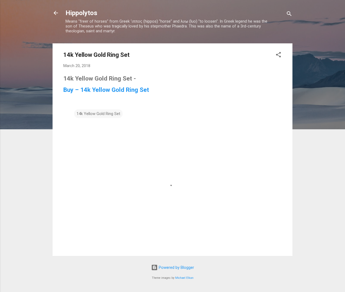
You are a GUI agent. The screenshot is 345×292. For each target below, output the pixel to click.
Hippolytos (81, 13)
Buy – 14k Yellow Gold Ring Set (106, 89)
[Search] (289, 14)
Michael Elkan (184, 278)
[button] (278, 55)
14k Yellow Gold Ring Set (98, 113)
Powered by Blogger (176, 267)
